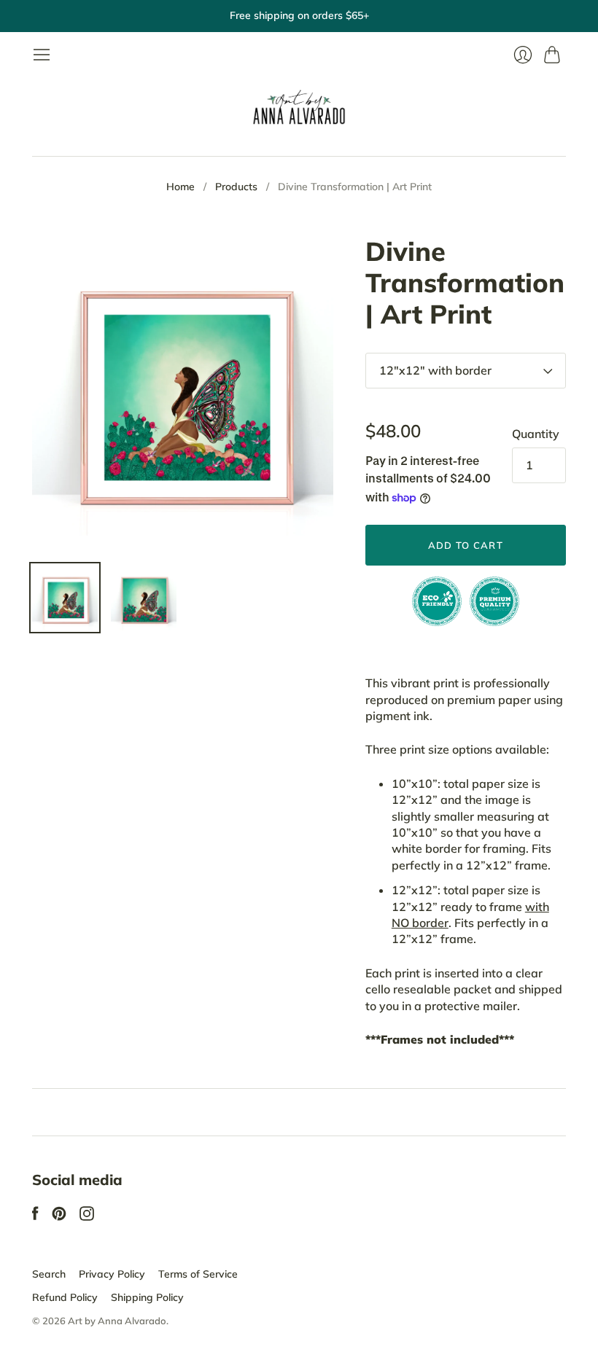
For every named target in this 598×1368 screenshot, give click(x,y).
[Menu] (41, 54)
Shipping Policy (147, 1297)
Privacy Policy (112, 1274)
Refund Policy (65, 1297)
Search (49, 1274)
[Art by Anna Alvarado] (299, 110)
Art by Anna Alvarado (117, 1320)
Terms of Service (198, 1274)
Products (236, 186)
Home (180, 186)
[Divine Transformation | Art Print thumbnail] (65, 597)
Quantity (535, 433)
